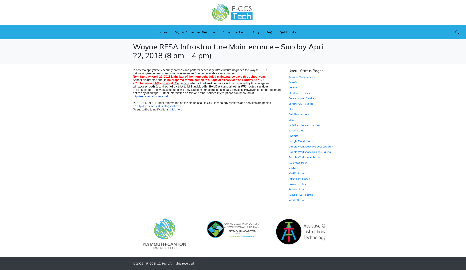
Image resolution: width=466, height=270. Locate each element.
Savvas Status (297, 184)
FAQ (269, 32)
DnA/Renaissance (299, 114)
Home (163, 32)
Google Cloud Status (301, 141)
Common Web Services (302, 98)
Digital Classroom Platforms (195, 32)
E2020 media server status (304, 125)
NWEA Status (297, 173)
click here (176, 109)
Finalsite (293, 135)
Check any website (300, 93)
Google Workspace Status (304, 157)
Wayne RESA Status (301, 194)
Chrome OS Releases (301, 103)
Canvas (293, 87)
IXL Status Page (298, 162)
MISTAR (293, 168)
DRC (291, 119)
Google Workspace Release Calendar (311, 152)
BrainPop (294, 82)
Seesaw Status (298, 189)
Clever (292, 109)
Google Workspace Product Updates (311, 146)
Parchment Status (299, 178)
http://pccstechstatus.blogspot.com (159, 106)
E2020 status (296, 130)
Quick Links (288, 32)
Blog (256, 32)
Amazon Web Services (302, 77)
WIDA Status (296, 200)
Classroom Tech (234, 32)
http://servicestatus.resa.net (150, 96)
